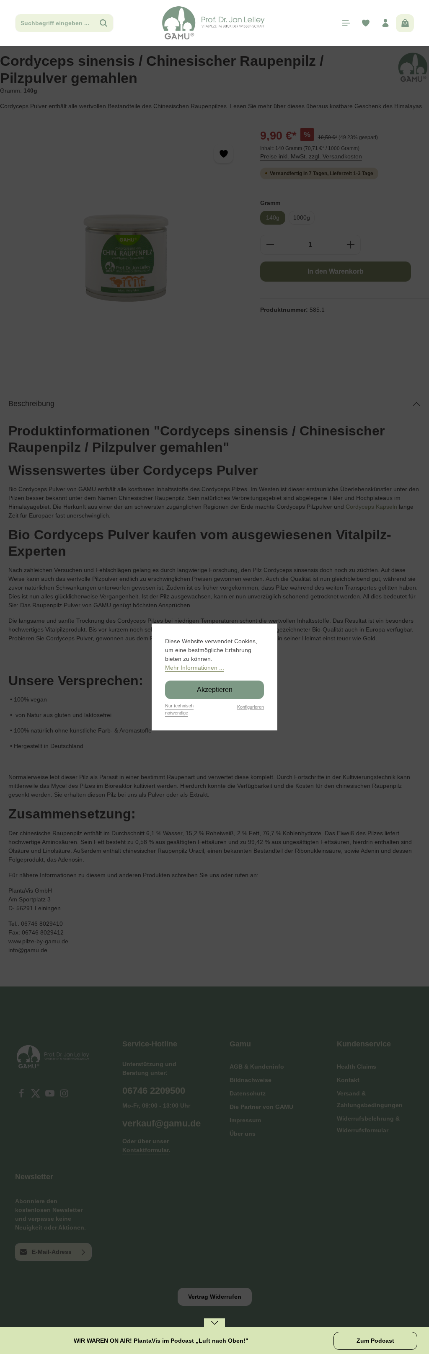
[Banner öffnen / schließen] (214, 1328)
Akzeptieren (215, 689)
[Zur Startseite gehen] (214, 23)
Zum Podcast (375, 1340)
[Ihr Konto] (385, 23)
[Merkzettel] (366, 23)
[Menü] (346, 23)
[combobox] (54, 23)
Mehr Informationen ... (194, 667)
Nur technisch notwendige (179, 709)
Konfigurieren (250, 706)
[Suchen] (104, 23)
